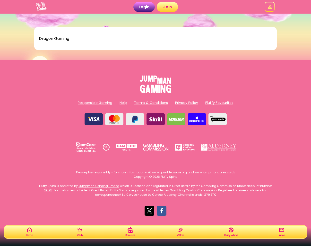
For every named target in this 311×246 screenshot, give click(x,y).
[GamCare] (86, 147)
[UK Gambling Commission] (155, 147)
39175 (48, 190)
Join (167, 7)
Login (144, 7)
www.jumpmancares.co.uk (215, 172)
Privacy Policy (186, 102)
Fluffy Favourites (219, 102)
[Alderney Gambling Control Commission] (218, 147)
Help (123, 102)
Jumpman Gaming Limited (98, 186)
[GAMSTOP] (126, 147)
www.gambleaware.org (169, 172)
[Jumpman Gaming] (155, 91)
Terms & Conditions (151, 102)
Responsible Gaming (95, 102)
